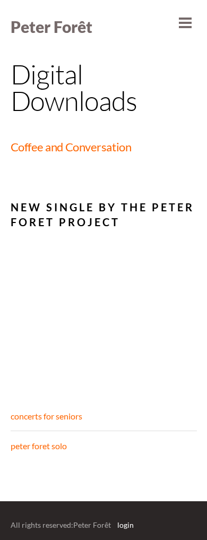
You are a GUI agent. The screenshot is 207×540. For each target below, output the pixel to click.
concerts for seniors (46, 416)
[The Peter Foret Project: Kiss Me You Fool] (67, 304)
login (125, 525)
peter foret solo (39, 446)
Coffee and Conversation (71, 147)
